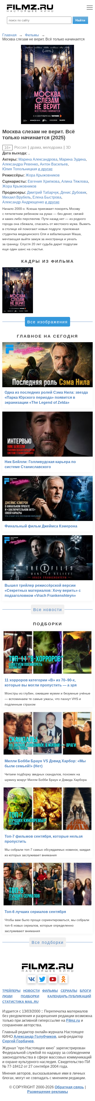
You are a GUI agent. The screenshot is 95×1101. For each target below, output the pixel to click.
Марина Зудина (72, 159)
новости (31, 991)
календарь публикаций (69, 996)
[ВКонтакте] (31, 979)
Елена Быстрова (47, 197)
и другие (45, 169)
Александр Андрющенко (23, 202)
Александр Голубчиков (35, 1036)
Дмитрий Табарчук (43, 192)
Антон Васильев (54, 164)
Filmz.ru (73, 1020)
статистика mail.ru (20, 1002)
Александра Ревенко (20, 164)
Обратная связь (69, 1087)
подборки (30, 996)
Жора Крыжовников (43, 175)
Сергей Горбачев (18, 1041)
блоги (85, 991)
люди (7, 996)
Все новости (47, 609)
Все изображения (47, 322)
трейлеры (11, 991)
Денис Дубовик (73, 192)
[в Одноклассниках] (63, 979)
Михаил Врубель (16, 197)
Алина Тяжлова (74, 181)
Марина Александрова (37, 159)
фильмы (50, 991)
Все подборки (48, 942)
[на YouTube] (53, 979)
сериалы (69, 991)
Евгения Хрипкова (43, 181)
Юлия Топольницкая (19, 169)
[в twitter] (42, 979)
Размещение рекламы (47, 1092)
